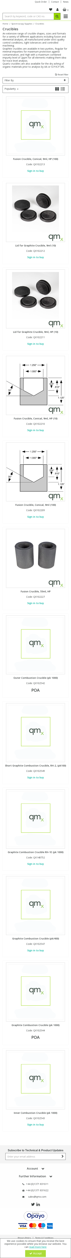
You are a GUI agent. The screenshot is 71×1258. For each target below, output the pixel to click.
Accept (37, 1253)
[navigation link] (50, 9)
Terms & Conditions (44, 1238)
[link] (33, 1204)
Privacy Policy (24, 1238)
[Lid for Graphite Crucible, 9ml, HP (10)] (35, 298)
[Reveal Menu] (65, 16)
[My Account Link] (57, 9)
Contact (55, 2)
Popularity (10, 88)
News (65, 2)
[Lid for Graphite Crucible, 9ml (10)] (35, 212)
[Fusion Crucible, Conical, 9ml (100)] (35, 471)
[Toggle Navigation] (65, 16)
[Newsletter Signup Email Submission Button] (63, 1156)
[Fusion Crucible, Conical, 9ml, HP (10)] (35, 385)
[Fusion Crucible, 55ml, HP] (35, 558)
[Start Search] (57, 16)
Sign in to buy (35, 170)
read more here (38, 1247)
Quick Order (41, 2)
